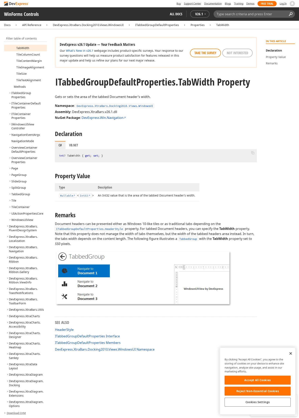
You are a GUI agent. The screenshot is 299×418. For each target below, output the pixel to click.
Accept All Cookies (257, 380)
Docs (7, 25)
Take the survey (205, 53)
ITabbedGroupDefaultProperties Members (88, 342)
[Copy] (253, 153)
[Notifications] (292, 3)
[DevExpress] (16, 4)
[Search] (290, 14)
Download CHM (16, 413)
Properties (198, 25)
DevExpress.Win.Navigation (102, 117)
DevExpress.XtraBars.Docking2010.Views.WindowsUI (88, 25)
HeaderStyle (64, 329)
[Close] (290, 353)
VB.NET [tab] (73, 145)
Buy (179, 3)
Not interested (237, 53)
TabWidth (222, 25)
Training (238, 3)
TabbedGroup (188, 239)
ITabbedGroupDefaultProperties (157, 25)
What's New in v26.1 (79, 51)
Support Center (192, 3)
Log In (283, 3)
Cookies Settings (258, 402)
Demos (250, 3)
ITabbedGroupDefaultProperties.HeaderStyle (89, 229)
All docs (176, 14)
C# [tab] (60, 145)
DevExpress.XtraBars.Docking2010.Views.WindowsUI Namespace (105, 349)
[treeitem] (22, 48)
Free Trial (267, 3)
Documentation (213, 3)
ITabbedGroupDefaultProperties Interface (87, 336)
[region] (257, 381)
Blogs (228, 3)
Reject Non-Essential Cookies (257, 391)
